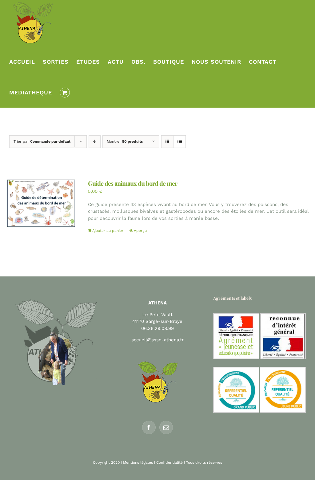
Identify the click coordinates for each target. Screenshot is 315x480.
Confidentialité (169, 462)
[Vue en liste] (179, 142)
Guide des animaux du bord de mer (132, 183)
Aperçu (140, 230)
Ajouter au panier (107, 230)
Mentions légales (138, 462)
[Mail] (166, 427)
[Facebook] (149, 427)
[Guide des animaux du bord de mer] (41, 203)
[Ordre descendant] (95, 141)
